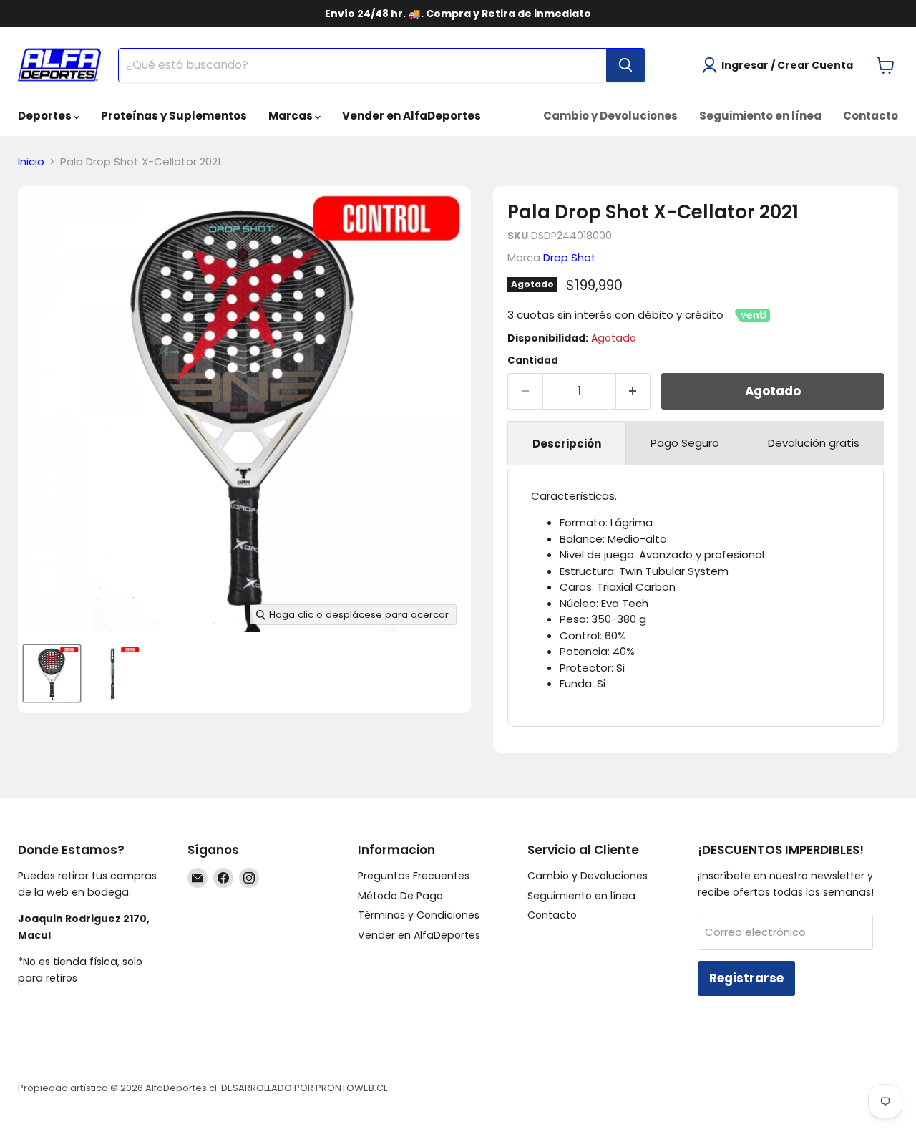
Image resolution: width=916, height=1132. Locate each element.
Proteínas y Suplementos (174, 115)
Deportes (46, 115)
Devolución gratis (813, 442)
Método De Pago (400, 896)
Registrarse (746, 978)
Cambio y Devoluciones (610, 115)
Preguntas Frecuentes (413, 876)
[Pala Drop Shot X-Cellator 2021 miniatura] (52, 673)
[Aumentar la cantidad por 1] (633, 391)
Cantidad (532, 360)
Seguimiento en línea (760, 115)
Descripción (566, 443)
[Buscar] (625, 65)
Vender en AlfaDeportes (411, 115)
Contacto (870, 115)
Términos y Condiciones (418, 915)
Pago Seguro (685, 442)
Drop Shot (569, 257)
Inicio (31, 161)
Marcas (291, 115)
